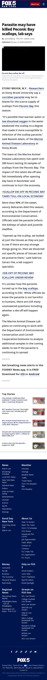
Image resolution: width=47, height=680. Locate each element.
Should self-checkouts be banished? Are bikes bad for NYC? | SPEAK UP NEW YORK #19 (16, 434)
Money (6, 564)
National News (8, 485)
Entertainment (8, 497)
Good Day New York (7, 520)
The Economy (7, 577)
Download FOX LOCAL (28, 535)
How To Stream (28, 522)
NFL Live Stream (28, 596)
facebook (12, 652)
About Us (27, 518)
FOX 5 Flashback (28, 577)
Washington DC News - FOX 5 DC (9, 610)
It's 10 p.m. (26, 557)
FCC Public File (27, 551)
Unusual (5, 500)
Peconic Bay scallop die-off (13, 73)
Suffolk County (29, 39)
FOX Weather (27, 489)
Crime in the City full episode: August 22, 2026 (13, 444)
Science (5, 503)
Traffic (24, 478)
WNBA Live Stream (26, 634)
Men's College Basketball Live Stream (28, 620)
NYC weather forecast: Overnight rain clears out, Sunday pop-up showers (15, 411)
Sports (4, 506)
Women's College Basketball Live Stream (29, 627)
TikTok (21, 652)
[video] (38, 400)
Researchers (36, 88)
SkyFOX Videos (28, 580)
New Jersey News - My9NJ (9, 597)
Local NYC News (9, 477)
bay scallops (30, 288)
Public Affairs (27, 542)
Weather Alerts (28, 475)
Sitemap (5, 512)
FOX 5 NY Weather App (29, 485)
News (5, 465)
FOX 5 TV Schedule (29, 528)
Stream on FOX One (27, 591)
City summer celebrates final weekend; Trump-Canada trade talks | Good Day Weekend (14, 400)
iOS (22, 374)
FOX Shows (26, 531)
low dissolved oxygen (15, 121)
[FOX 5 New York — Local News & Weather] (9, 4)
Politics (5, 488)
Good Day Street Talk (9, 526)
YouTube (26, 652)
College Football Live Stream (28, 600)
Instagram (16, 652)
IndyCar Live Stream (26, 614)
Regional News (7, 591)
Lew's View (26, 574)
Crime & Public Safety (8, 492)
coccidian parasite (13, 97)
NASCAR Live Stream (27, 608)
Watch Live (35, 4)
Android (34, 374)
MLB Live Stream (29, 604)
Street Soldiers (27, 571)
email (35, 652)
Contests (25, 548)
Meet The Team (28, 525)
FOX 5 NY (19, 39)
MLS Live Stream (28, 638)
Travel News (27, 481)
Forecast (25, 468)
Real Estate (6, 583)
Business (5, 574)
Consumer (6, 568)
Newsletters (7, 509)
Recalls (5, 571)
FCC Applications (28, 554)
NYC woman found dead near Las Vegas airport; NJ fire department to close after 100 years (16, 422)
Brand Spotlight (28, 583)
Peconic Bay (26, 106)
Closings (25, 471)
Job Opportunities (29, 539)
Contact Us (26, 545)
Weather (26, 465)
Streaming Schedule (6, 472)
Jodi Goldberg (10, 39)
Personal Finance (9, 580)
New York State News (8, 481)
